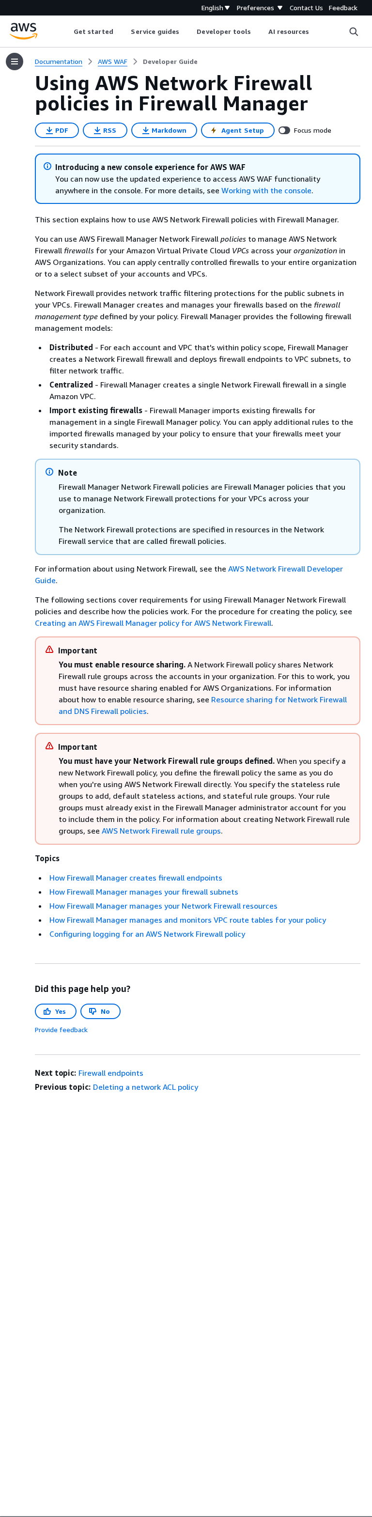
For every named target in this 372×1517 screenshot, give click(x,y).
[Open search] (353, 31)
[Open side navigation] (14, 61)
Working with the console (266, 190)
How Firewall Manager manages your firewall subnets (143, 892)
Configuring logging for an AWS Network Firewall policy (147, 934)
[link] (170, 61)
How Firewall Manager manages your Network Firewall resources (163, 906)
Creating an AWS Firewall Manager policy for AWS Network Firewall (153, 623)
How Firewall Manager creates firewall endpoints (135, 877)
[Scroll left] (66, 31)
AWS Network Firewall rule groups (161, 831)
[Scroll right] (316, 31)
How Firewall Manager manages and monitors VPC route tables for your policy (187, 920)
